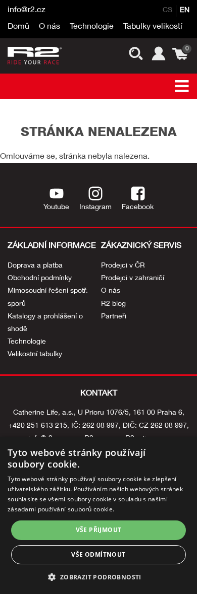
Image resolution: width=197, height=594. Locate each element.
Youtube (56, 207)
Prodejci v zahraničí (132, 278)
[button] (98, 576)
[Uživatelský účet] (157, 55)
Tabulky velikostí (152, 27)
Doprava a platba (35, 266)
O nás (49, 27)
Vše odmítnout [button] (98, 554)
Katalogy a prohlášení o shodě (45, 323)
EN (184, 10)
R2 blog (113, 304)
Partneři (113, 316)
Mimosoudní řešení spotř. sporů (48, 297)
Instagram (95, 207)
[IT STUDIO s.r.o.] (35, 55)
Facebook (138, 207)
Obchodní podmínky (40, 278)
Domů (18, 27)
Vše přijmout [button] (99, 529)
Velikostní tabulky (35, 354)
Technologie (92, 27)
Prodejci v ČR (123, 266)
